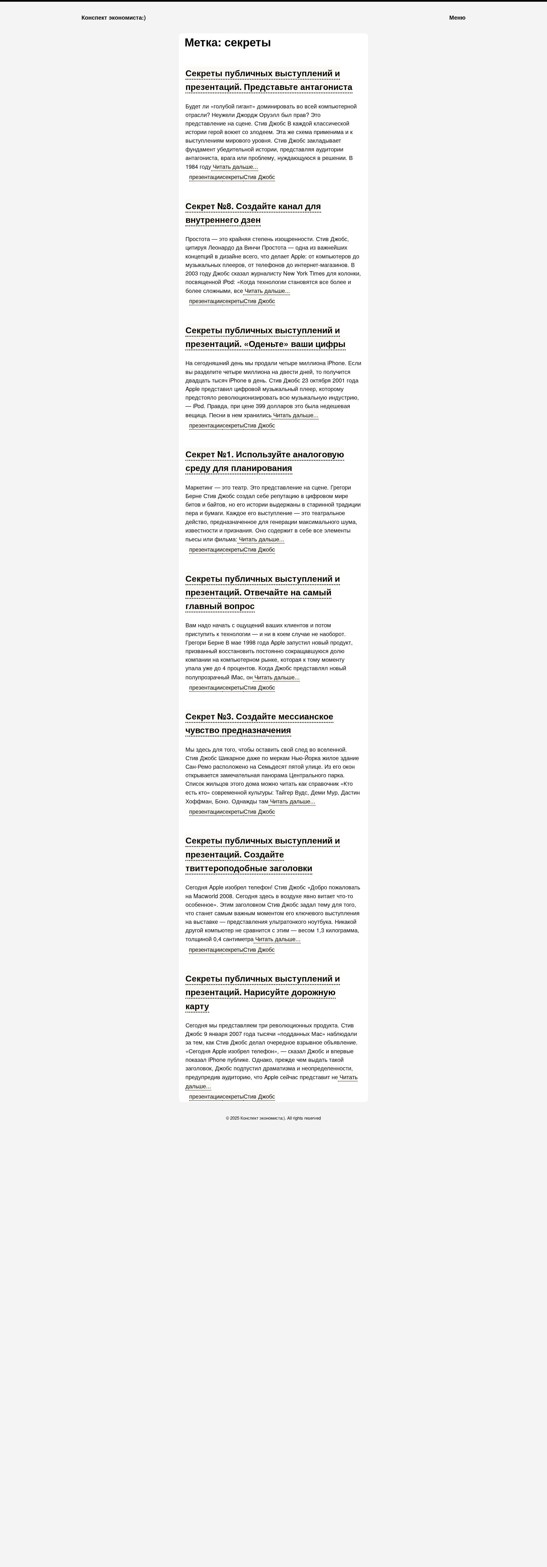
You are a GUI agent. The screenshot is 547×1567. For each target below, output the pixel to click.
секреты (233, 176)
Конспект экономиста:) (113, 17)
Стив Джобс (259, 176)
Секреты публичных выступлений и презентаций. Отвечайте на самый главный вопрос (262, 592)
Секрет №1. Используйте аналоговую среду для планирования (264, 461)
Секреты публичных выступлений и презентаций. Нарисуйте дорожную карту (262, 992)
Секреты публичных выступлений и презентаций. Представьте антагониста (268, 79)
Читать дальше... (234, 166)
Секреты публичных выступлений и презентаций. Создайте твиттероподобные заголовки (262, 854)
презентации (206, 176)
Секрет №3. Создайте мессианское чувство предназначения (259, 723)
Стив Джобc (259, 301)
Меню (457, 17)
